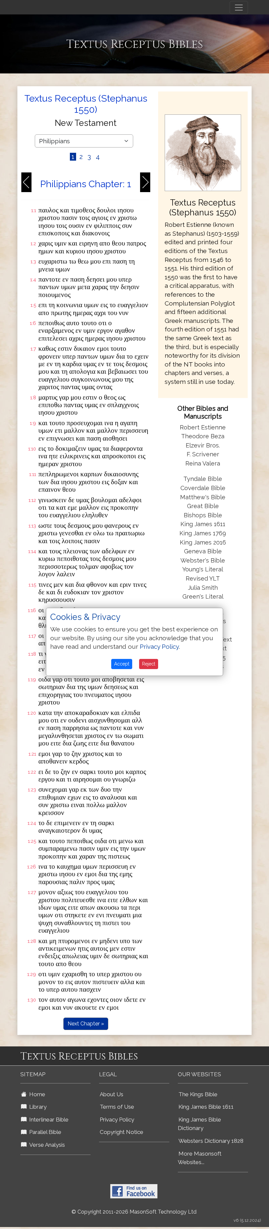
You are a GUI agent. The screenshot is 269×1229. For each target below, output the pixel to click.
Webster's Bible (202, 560)
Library (37, 1106)
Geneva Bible (203, 551)
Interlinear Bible (48, 1119)
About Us (111, 1094)
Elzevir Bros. (203, 445)
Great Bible (203, 506)
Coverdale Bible (202, 488)
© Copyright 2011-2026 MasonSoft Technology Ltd (134, 1212)
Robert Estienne (203, 427)
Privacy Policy (117, 1119)
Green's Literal (202, 596)
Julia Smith (203, 587)
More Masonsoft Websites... (199, 1158)
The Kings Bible (197, 1094)
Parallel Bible (44, 1132)
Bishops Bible (203, 515)
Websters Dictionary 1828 (210, 1141)
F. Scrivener (203, 454)
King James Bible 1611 (206, 1106)
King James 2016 (203, 542)
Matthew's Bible (202, 497)
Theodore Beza (202, 436)
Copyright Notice (121, 1132)
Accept (121, 663)
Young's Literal (202, 569)
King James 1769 (202, 533)
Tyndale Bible (202, 478)
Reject (148, 663)
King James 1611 (202, 524)
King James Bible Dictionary (199, 1124)
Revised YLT (203, 578)
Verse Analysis (46, 1144)
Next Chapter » (86, 1024)
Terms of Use (117, 1106)
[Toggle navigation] (239, 7)
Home (36, 1094)
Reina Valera (202, 463)
